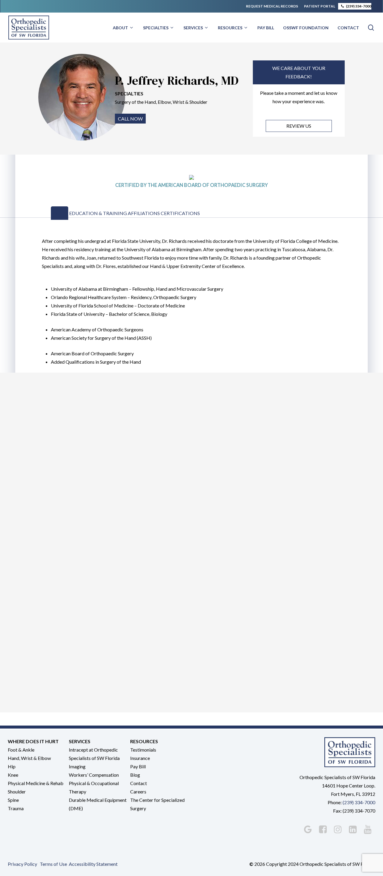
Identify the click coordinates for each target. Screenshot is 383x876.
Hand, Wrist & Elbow (29, 758)
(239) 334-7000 (359, 802)
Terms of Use (53, 864)
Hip (12, 766)
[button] (59, 213)
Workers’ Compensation (94, 775)
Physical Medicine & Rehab (35, 783)
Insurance (140, 758)
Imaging (77, 766)
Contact (138, 783)
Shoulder (17, 791)
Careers (138, 791)
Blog (135, 775)
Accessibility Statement (93, 864)
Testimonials (143, 749)
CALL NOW (130, 118)
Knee (13, 775)
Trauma (16, 808)
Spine (13, 800)
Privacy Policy (22, 864)
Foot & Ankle (21, 749)
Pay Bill (138, 766)
